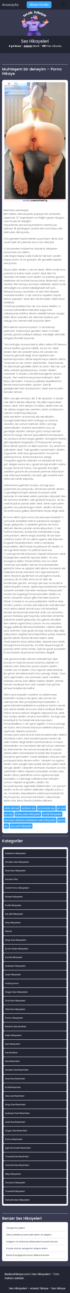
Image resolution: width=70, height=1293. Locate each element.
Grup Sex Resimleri (15, 1104)
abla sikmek (12, 808)
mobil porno (12, 983)
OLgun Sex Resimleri (16, 1130)
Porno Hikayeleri (14, 1017)
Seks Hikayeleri (13, 1035)
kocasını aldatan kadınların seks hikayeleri (30, 820)
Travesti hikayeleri (15, 1191)
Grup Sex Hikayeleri (15, 940)
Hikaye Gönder (39, 5)
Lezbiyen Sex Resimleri (17, 1113)
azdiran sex (29, 808)
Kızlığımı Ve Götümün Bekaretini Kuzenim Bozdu (32, 1241)
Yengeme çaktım (15, 1227)
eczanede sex (46, 808)
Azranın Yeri (11, 879)
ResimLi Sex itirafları (15, 1026)
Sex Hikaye (58, 1288)
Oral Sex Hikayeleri (15, 1000)
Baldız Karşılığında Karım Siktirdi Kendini (27, 1255)
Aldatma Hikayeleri (15, 853)
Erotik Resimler (13, 1087)
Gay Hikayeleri (13, 922)
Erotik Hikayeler (13, 905)
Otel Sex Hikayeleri (15, 1009)
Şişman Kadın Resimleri (18, 1147)
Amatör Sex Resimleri (17, 1069)
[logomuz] (35, 24)
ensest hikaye (39, 1288)
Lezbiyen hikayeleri (15, 965)
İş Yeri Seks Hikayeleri (16, 948)
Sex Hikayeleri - (19, 1288)
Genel (8, 931)
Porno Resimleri (13, 1139)
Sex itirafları (11, 1052)
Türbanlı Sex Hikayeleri (17, 1199)
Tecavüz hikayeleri (15, 1182)
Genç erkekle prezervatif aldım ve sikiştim (28, 1234)
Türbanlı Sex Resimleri (17, 1165)
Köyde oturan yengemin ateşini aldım (27, 1248)
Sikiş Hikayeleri (13, 1173)
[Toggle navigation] (63, 4)
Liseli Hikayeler (13, 974)
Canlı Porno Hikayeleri (17, 887)
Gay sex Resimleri (14, 1095)
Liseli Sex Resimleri (15, 1122)
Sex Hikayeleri (12, 1043)
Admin (28, 46)
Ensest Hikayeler (14, 896)
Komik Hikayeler (13, 957)
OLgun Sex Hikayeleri (16, 992)
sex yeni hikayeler (21, 826)
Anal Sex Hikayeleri (15, 870)
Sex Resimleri (12, 1061)
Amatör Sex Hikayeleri (17, 862)
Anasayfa (10, 4)
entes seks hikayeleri (27, 814)
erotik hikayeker (52, 814)
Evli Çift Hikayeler (14, 913)
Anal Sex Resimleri (15, 1078)
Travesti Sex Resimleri (17, 1156)
